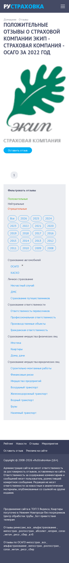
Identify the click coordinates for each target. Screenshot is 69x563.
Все (12, 218)
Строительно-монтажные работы (31, 368)
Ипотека (16, 342)
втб (31, 534)
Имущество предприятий (26, 381)
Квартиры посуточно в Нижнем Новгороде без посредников (34, 510)
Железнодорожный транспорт (29, 393)
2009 (38, 248)
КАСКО (15, 272)
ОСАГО (15, 266)
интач (8, 534)
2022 (25, 226)
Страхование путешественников (30, 298)
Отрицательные (17, 208)
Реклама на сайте (36, 450)
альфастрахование (44, 527)
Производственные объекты (28, 323)
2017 (38, 233)
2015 (13, 240)
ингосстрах (10, 531)
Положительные (18, 199)
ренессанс (20, 527)
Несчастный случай (22, 285)
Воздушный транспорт (24, 387)
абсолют (41, 531)
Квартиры (17, 349)
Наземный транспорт (23, 412)
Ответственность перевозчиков (30, 311)
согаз (62, 531)
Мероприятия (50, 443)
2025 (36, 218)
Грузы (14, 406)
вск (29, 527)
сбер (24, 534)
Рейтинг (8, 443)
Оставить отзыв (18, 150)
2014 (25, 240)
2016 (50, 233)
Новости (21, 443)
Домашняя (10, 19)
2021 (38, 226)
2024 (48, 218)
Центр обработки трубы (18, 516)
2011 (13, 248)
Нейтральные (16, 203)
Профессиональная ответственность (33, 317)
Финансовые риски (22, 374)
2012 (50, 240)
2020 (50, 226)
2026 (24, 218)
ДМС (14, 292)
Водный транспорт (22, 400)
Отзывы (23, 19)
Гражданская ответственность (29, 330)
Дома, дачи (18, 355)
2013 (38, 240)
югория (52, 531)
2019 (13, 233)
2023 (13, 226)
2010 (25, 248)
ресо (16, 534)
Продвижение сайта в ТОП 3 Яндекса (27, 509)
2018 (25, 233)
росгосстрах (26, 531)
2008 (50, 248)
